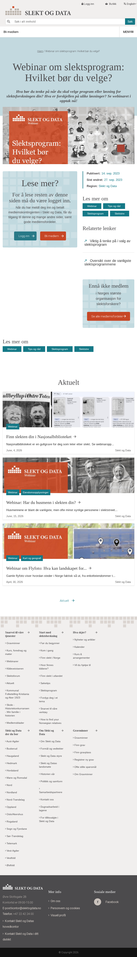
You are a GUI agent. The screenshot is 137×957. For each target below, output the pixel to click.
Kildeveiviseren (15, 668)
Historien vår (47, 774)
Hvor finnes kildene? (46, 667)
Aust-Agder (12, 741)
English (131, 4)
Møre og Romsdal (16, 777)
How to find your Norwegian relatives (50, 721)
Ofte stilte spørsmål (85, 766)
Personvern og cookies (65, 908)
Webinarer (12, 661)
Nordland (11, 792)
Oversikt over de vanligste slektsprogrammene (107, 262)
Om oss (55, 901)
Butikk (112, 4)
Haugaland (12, 755)
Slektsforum (13, 675)
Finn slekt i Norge (50, 657)
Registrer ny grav (84, 759)
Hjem (40, 51)
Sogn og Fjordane (16, 828)
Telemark (11, 843)
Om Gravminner (83, 774)
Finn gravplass (82, 752)
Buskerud (11, 748)
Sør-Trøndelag (14, 836)
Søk (130, 21)
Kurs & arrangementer (81, 656)
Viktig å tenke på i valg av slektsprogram (107, 242)
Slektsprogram (95, 213)
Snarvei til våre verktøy (48, 710)
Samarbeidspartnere (50, 792)
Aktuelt (64, 600)
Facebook (112, 902)
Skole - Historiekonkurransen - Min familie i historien (17, 710)
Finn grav (79, 745)
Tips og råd (114, 206)
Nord (9, 785)
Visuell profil (58, 915)
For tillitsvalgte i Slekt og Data (48, 819)
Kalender (79, 646)
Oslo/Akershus (14, 814)
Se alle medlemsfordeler (107, 316)
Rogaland (11, 821)
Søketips (45, 683)
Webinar (92, 206)
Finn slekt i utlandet (51, 675)
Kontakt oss (47, 799)
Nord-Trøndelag (15, 799)
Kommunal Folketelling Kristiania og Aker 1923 (17, 694)
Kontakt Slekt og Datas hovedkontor (18, 923)
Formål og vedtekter (51, 748)
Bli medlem (51, 236)
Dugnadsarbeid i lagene (49, 808)
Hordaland (12, 770)
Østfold (10, 865)
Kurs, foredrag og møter (15, 652)
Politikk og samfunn (51, 781)
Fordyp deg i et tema (48, 699)
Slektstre (120, 213)
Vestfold (11, 858)
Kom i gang (46, 650)
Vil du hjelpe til (82, 665)
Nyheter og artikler (84, 639)
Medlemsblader (15, 722)
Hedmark (11, 763)
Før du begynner (50, 643)
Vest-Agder (12, 850)
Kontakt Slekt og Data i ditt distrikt (20, 936)
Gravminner (13, 643)
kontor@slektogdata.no (26, 908)
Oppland (11, 807)
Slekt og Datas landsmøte (48, 765)
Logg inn (89, 4)
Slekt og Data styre (51, 755)
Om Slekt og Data (50, 741)
